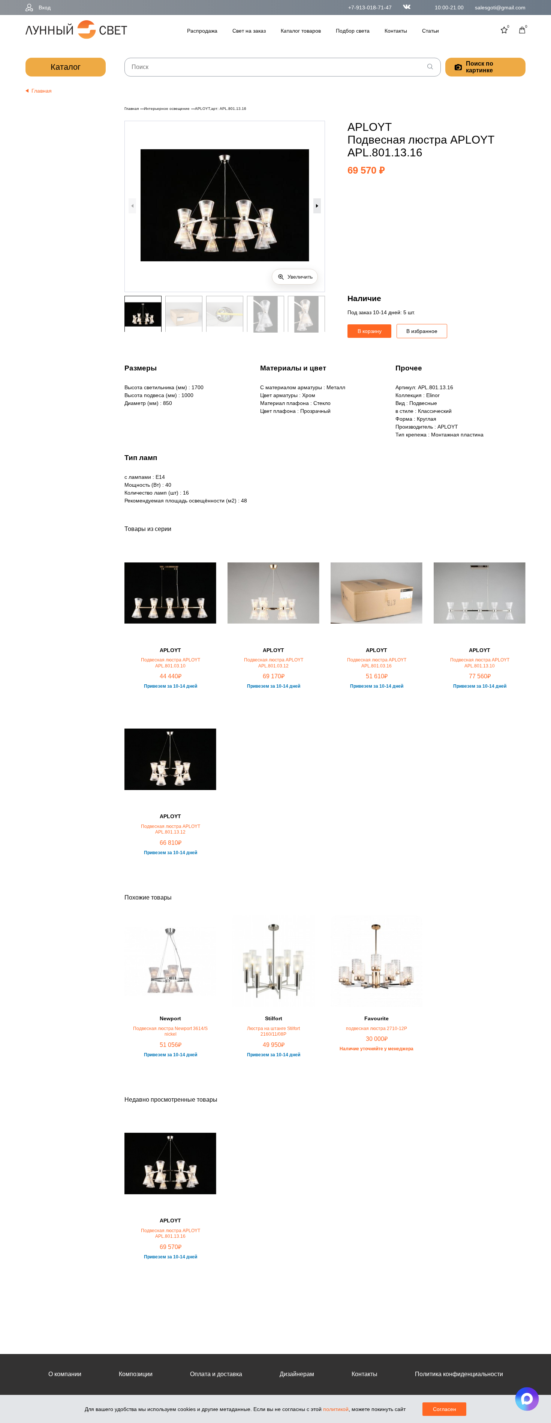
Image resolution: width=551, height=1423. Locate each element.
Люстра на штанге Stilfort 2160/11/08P (273, 1031)
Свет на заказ (249, 31)
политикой (336, 1409)
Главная (131, 108)
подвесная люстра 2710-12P (376, 1028)
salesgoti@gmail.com (500, 7)
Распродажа (202, 31)
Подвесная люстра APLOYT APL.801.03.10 (170, 663)
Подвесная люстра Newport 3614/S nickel (170, 1031)
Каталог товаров (301, 31)
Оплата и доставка (216, 1374)
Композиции (136, 1374)
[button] (317, 205)
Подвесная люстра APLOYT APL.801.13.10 (479, 663)
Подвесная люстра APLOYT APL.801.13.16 (170, 1233)
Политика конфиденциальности (459, 1374)
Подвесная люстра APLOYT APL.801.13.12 (170, 829)
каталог (66, 67)
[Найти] (430, 67)
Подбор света (353, 31)
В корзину (370, 331)
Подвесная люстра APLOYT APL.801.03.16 (376, 663)
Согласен (444, 1409)
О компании (64, 1374)
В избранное (421, 331)
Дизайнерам (297, 1374)
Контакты (396, 31)
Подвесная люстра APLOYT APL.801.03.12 (273, 663)
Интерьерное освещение (167, 108)
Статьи (430, 31)
